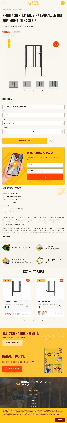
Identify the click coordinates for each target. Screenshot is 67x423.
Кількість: (5, 127)
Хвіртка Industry (6, 9)
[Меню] (3, 3)
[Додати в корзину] (27, 306)
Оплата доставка (33, 394)
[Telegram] (45, 382)
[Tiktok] (50, 382)
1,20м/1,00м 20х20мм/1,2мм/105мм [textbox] (15, 107)
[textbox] (9, 123)
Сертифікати (33, 403)
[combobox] (33, 107)
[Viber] (41, 382)
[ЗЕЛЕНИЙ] (8, 307)
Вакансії (33, 400)
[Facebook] (33, 382)
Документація (33, 406)
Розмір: (4, 103)
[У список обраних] (51, 140)
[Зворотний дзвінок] (63, 3)
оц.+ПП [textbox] (6, 115)
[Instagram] (37, 382)
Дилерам (33, 397)
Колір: (4, 119)
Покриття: (5, 111)
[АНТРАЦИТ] (5, 307)
